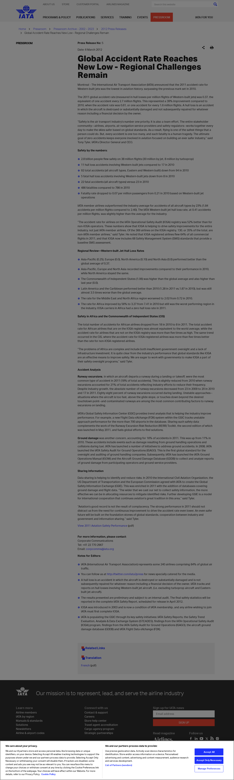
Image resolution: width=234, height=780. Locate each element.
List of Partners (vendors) (118, 765)
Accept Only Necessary (208, 760)
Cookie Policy (48, 774)
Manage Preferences (209, 768)
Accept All (209, 751)
